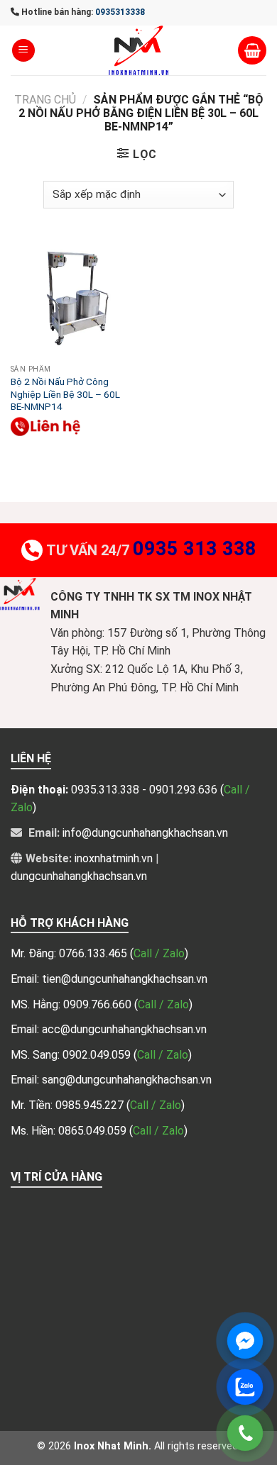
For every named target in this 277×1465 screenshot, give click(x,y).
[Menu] (23, 50)
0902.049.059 (98, 1055)
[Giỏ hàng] (252, 50)
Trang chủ (45, 99)
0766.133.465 (94, 953)
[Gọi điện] (245, 1433)
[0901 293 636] (46, 426)
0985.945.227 (90, 1105)
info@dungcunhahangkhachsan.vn (145, 833)
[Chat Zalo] (245, 1387)
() (159, 953)
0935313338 (120, 12)
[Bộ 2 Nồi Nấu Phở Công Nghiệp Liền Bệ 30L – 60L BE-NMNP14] (71, 297)
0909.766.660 (98, 1004)
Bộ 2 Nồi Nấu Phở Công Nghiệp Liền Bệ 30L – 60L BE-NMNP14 (65, 394)
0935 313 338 (194, 548)
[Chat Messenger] (245, 1341)
